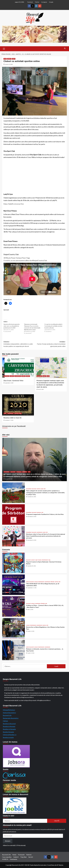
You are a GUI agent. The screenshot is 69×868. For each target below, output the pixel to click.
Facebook (30, 2)
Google (51, 2)
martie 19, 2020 (9, 64)
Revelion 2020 (18, 413)
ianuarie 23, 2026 (8, 478)
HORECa (25, 471)
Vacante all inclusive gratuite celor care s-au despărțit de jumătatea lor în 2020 (12, 326)
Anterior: (18, 344)
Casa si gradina (6, 857)
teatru (28, 376)
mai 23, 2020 (41, 389)
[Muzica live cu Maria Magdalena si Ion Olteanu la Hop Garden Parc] (13, 628)
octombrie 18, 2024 (32, 496)
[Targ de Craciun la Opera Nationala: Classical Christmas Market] (13, 563)
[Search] (65, 48)
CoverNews (51, 865)
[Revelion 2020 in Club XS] (18, 404)
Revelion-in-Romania (9, 729)
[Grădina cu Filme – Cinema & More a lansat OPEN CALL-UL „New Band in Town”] (13, 606)
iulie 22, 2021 (30, 609)
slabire (9, 58)
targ (49, 559)
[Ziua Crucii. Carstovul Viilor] (18, 367)
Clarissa (5, 721)
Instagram (44, 2)
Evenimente (13, 859)
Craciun (40, 559)
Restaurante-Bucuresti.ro (10, 718)
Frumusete (21, 854)
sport (13, 58)
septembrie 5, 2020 (9, 382)
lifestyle (52, 581)
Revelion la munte (8, 737)
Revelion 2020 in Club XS (12, 418)
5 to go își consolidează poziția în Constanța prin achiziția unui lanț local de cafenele (53, 326)
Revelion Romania (8, 732)
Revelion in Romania (9, 726)
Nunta (14, 854)
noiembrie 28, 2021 (32, 565)
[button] (4, 48)
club (5, 58)
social (41, 488)
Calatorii (16, 857)
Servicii (30, 857)
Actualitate (6, 471)
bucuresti (6, 376)
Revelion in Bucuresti (9, 723)
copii (36, 559)
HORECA (5, 859)
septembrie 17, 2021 (32, 587)
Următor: (51, 344)
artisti (27, 581)
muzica (44, 625)
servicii (38, 488)
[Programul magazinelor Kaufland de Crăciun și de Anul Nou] (13, 514)
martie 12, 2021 (31, 631)
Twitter (37, 2)
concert (33, 559)
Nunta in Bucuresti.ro (9, 712)
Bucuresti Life (7, 715)
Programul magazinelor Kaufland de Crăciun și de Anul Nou (45, 514)
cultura (11, 376)
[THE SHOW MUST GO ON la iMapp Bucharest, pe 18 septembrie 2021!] (13, 585)
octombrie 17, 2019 (9, 420)
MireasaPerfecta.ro (9, 710)
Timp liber (23, 857)
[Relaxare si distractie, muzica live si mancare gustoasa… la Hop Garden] (13, 650)
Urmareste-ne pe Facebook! (14, 426)
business (19, 471)
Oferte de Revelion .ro (9, 734)
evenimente (17, 376)
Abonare (7, 841)
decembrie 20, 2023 (32, 516)
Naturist (28, 854)
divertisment (45, 559)
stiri (48, 376)
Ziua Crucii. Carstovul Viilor (13, 380)
